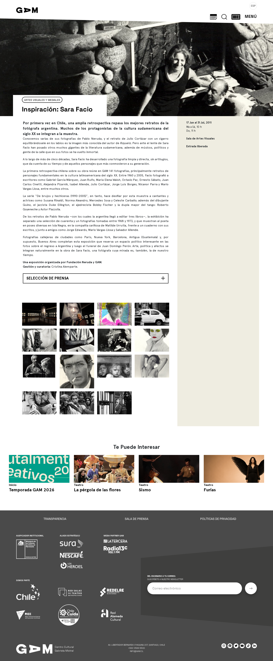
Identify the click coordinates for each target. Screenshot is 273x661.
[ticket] (235, 16)
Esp (253, 5)
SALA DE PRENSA (136, 519)
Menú (251, 16)
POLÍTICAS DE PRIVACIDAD (218, 519)
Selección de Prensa (47, 278)
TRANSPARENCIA (54, 519)
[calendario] (213, 16)
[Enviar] (251, 588)
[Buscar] (224, 16)
